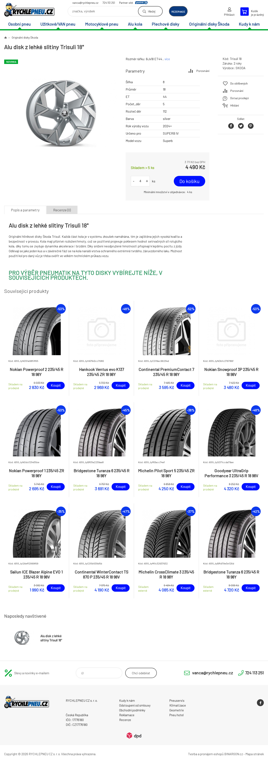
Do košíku (189, 181)
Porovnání (202, 71)
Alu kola (135, 23)
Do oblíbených (239, 83)
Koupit (56, 385)
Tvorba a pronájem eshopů (206, 754)
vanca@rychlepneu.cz (85, 2)
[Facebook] (260, 702)
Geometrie (176, 710)
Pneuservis (176, 700)
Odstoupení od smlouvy (135, 705)
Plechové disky (165, 23)
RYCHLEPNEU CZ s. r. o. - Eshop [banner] (29, 9)
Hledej (151, 11)
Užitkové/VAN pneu (57, 23)
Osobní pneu (19, 23)
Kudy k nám (249, 23)
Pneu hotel (176, 715)
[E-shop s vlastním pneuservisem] (5, 37)
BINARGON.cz (233, 754)
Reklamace (126, 715)
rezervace (178, 11)
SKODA (240, 68)
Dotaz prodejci (239, 98)
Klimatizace (177, 705)
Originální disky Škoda (209, 23)
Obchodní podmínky (132, 710)
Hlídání (234, 105)
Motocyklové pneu (101, 23)
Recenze (125, 720)
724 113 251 (109, 2)
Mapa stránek (254, 754)
